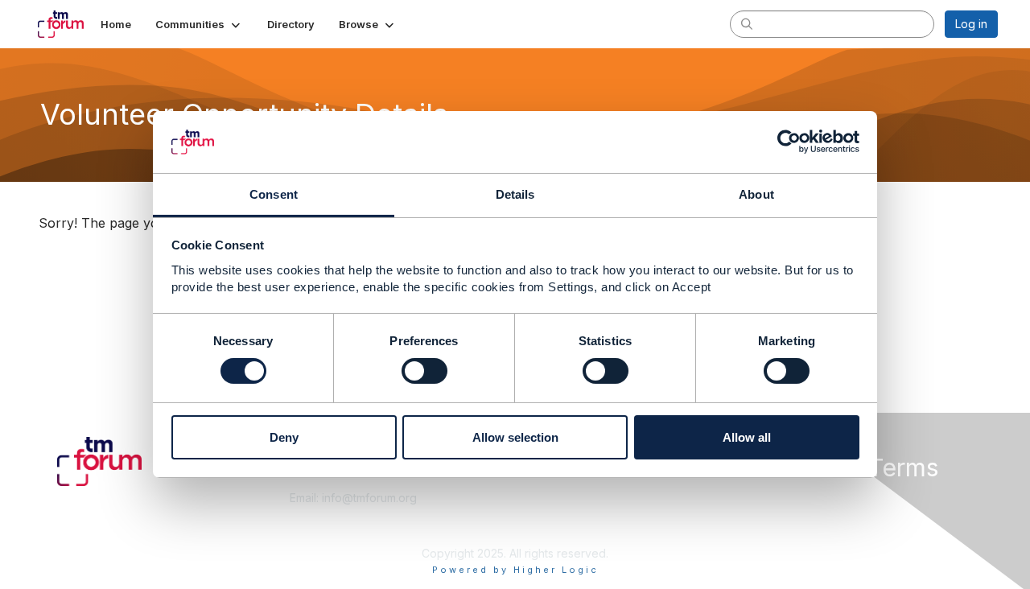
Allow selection (515, 437)
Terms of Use (790, 514)
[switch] (424, 371)
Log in (971, 24)
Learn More (552, 514)
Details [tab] (515, 194)
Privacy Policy (791, 529)
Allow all (747, 437)
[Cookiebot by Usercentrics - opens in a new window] (789, 142)
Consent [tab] (273, 194)
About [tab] (756, 194)
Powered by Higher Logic (515, 569)
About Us (778, 498)
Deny (284, 437)
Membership (554, 498)
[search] (747, 23)
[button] (199, 24)
